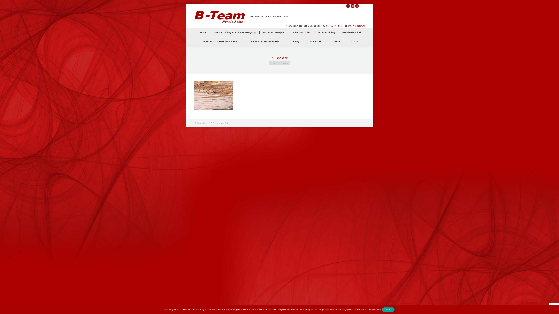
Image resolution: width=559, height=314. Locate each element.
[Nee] (555, 309)
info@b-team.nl (356, 26)
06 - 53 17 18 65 (334, 26)
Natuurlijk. (388, 309)
